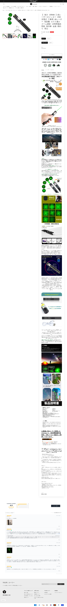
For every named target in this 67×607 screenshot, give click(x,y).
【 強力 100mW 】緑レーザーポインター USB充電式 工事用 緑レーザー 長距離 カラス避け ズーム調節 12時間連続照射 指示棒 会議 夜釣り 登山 (27, 10)
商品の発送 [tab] (52, 69)
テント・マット (57, 6)
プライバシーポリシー (58, 592)
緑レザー (43, 38)
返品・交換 (26, 592)
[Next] (63, 1)
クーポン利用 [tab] (47, 69)
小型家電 (50, 6)
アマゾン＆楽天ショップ (28, 590)
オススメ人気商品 (6, 6)
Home (3, 10)
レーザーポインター (20, 6)
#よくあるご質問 (37, 595)
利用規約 (56, 590)
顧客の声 (22, 7)
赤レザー (49, 38)
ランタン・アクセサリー (43, 6)
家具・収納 (35, 6)
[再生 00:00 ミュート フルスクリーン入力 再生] (19, 22)
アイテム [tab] (42, 69)
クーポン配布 (17, 7)
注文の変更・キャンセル (28, 595)
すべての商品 (13, 6)
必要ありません (44, 42)
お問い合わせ (36, 590)
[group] (33, 1)
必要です (50, 42)
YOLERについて (47, 590)
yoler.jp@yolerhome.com (46, 478)
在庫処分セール (11, 7)
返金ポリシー (26, 597)
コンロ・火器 (28, 6)
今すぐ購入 (51, 57)
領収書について (37, 594)
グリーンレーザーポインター (47, 100)
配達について (36, 592)
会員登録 (46, 592)
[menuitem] (7, 6)
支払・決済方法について (28, 594)
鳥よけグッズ (5, 7)
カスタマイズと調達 (47, 594)
